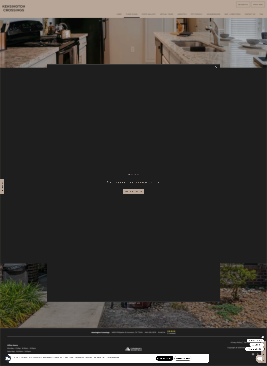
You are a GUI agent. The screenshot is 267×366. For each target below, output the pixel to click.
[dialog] (133, 183)
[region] (108, 358)
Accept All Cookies (164, 358)
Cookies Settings (183, 358)
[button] (133, 191)
